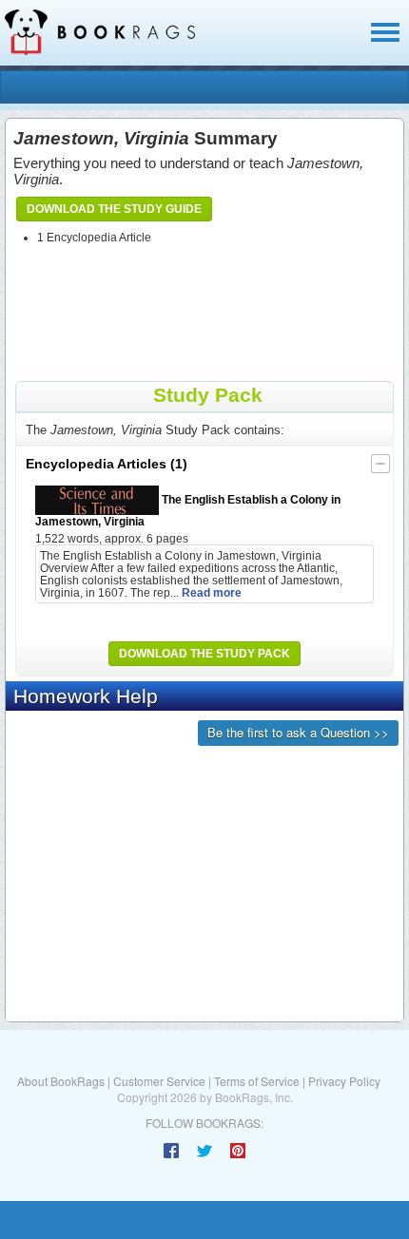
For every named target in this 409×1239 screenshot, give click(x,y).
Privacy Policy (344, 1081)
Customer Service (159, 1081)
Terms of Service (257, 1081)
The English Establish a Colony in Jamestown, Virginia (188, 510)
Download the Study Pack (204, 653)
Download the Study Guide (114, 209)
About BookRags (61, 1081)
